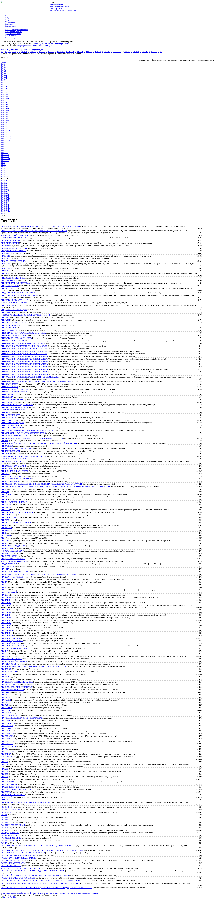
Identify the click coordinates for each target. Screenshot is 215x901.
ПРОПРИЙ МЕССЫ (9, 672)
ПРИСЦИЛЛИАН (8, 515)
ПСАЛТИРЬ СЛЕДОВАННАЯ (13, 825)
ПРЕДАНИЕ (6, 273)
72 (154, 52)
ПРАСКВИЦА (6, 268)
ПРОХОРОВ (6, 792)
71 (152, 52)
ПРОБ (3, 538)
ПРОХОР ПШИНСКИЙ (10, 787)
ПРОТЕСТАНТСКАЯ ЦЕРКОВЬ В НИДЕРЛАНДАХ (22, 718)
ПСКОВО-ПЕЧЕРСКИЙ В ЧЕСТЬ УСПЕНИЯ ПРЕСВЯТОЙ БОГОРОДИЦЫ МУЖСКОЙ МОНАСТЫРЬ (42, 850)
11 (17, 52)
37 (75, 52)
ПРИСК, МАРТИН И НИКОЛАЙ (14, 502)
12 (19, 52)
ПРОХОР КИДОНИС (9, 784)
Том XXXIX (5, 141)
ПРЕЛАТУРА (6, 320)
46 (96, 52)
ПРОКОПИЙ (6, 597)
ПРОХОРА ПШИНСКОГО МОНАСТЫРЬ (17, 789)
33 (67, 52)
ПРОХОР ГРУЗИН (8, 782)
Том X (3, 82)
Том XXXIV (5, 130)
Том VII (4, 76)
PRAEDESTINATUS (9, 280)
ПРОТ (3, 695)
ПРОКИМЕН (6, 579)
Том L (3, 163)
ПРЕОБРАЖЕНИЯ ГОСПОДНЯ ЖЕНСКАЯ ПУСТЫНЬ (23, 343)
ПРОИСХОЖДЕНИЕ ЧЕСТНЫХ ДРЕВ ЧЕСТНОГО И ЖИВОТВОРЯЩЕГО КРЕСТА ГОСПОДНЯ (39, 574)
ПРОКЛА (4, 595)
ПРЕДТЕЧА (5, 312)
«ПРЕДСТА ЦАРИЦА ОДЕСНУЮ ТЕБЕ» (17, 303)
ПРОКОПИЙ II (7, 630)
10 (15, 52)
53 (111, 52)
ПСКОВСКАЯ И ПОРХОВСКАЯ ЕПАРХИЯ (18, 858)
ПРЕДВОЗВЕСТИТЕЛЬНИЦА (13, 278)
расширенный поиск (56, 4)
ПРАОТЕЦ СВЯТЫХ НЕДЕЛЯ (13, 261)
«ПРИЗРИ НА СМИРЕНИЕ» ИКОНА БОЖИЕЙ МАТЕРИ (23, 456)
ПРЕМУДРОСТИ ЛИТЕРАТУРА (13, 335)
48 (100, 52)
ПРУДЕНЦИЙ (6, 797)
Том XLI (4, 145)
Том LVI (4, 175)
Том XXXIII (5, 128)
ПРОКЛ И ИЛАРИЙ (9, 592)
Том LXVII (5, 197)
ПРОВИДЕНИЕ (7, 548)
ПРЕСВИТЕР (6, 412)
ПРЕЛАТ (4, 317)
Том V (3, 72)
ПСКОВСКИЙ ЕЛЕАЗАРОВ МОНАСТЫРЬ (18, 878)
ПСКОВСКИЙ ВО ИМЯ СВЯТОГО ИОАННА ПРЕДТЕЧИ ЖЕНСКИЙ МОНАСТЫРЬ (35, 875)
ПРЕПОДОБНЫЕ (8, 402)
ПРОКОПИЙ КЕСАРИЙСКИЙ (13, 646)
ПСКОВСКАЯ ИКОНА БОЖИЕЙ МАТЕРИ (18, 855)
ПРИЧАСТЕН (6, 528)
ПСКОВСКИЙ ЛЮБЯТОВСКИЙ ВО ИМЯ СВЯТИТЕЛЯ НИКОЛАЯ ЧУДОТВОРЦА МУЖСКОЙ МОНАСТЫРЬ (45, 881)
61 (129, 52)
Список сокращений (13, 38)
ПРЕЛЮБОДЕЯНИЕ (9, 328)
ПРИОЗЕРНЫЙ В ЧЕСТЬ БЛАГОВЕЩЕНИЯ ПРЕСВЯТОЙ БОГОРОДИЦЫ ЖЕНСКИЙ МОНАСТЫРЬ (41, 484)
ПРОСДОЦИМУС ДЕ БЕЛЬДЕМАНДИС (17, 682)
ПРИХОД (4, 525)
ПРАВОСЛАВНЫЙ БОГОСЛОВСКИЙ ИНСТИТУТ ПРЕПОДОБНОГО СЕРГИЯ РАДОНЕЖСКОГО (40, 226)
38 (78, 52)
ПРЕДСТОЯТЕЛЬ (8, 305)
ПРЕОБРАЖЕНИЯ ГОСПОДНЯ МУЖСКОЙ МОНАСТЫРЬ (24, 356)
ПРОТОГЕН (6, 721)
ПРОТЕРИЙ (6, 710)
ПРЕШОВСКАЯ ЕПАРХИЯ (12, 428)
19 (35, 52)
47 (98, 52)
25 (49, 52)
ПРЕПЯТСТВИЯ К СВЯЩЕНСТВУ (15, 407)
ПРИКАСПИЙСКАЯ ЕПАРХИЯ (13, 466)
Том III (3, 68)
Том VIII (4, 78)
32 (64, 52)
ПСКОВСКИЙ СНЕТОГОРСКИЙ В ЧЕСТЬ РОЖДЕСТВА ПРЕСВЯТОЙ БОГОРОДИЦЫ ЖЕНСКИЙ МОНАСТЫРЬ (46, 888)
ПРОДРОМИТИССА (9, 564)
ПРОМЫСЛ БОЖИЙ (9, 664)
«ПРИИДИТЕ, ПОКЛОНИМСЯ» (14, 459)
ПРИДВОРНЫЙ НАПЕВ (10, 451)
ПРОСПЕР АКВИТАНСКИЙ (12, 690)
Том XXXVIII (6, 139)
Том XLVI (5, 155)
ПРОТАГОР (5, 697)
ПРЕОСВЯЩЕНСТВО (9, 394)
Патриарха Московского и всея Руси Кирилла (35, 46)
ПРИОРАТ (5, 492)
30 (60, 52)
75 (161, 52)
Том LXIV (5, 191)
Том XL (4, 143)
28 (55, 52)
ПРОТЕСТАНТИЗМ (9, 715)
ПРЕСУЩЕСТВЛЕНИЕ (10, 425)
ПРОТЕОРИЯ (6, 708)
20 (37, 52)
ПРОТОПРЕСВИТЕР (9, 741)
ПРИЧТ (4, 533)
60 (127, 52)
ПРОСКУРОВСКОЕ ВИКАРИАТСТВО (16, 687)
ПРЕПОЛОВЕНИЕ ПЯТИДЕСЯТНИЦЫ (17, 405)
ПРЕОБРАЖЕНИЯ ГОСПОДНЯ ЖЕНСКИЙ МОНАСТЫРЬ (24, 346)
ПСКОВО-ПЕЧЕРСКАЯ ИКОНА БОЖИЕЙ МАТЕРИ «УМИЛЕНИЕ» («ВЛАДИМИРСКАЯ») (37, 846)
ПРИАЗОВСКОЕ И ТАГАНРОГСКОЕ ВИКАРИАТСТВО (23, 433)
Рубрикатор (9, 18)
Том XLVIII (5, 159)
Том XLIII (5, 149)
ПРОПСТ (4, 674)
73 (156, 52)
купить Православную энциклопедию (64, 10)
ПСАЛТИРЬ (5, 820)
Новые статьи (10, 36)
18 (33, 52)
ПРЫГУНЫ (5, 800)
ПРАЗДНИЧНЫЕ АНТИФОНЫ (13, 251)
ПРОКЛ (4, 582)
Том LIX (4, 181)
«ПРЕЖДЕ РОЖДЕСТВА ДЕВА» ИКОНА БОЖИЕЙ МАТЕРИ (25, 315)
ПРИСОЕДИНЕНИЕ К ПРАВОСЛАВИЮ (17, 512)
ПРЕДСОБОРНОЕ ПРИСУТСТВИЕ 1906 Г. (18, 293)
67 (143, 52)
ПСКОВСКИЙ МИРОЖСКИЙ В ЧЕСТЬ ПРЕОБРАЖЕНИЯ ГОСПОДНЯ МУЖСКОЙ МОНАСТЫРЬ (40, 883)
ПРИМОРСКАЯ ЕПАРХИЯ (12, 476)
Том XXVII (5, 116)
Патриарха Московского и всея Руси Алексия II (53, 44)
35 (71, 52)
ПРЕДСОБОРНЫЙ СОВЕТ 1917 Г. (14, 300)
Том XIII (4, 88)
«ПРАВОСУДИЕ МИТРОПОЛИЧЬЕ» (15, 238)
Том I (3, 64)
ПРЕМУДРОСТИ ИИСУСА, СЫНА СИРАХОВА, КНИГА (23, 333)
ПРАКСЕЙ (5, 258)
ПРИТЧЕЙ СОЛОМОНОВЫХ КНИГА (16, 523)
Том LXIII (5, 189)
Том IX (3, 80)
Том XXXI (5, 124)
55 (116, 52)
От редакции (10, 22)
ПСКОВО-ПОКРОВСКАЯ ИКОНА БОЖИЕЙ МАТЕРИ (23, 853)
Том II (3, 66)
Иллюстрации (10, 26)
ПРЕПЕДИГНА (7, 397)
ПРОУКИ (4, 749)
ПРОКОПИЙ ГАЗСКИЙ (10, 638)
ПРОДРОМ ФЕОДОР (9, 556)
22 (42, 52)
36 (73, 52)
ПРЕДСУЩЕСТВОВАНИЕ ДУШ (14, 310)
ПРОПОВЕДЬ (6, 669)
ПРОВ (3, 543)
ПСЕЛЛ (4, 843)
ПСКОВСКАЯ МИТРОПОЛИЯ (13, 863)
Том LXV (4, 193)
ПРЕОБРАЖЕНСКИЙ (9, 384)
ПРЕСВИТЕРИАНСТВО (10, 415)
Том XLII (4, 147)
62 (131, 52)
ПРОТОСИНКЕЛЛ (8, 746)
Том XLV (4, 153)
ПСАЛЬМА (5, 828)
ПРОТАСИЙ (6, 700)
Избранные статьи (12, 20)
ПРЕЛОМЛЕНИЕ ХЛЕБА (11, 325)
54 (114, 52)
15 (26, 52)
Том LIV (4, 171)
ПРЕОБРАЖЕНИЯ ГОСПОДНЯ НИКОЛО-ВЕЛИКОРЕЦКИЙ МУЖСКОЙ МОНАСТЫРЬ (36, 381)
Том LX (4, 183)
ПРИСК (4, 497)
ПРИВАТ (4, 441)
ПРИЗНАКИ (6, 454)
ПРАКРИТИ (5, 256)
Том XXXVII (6, 136)
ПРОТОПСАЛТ (7, 744)
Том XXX (4, 122)
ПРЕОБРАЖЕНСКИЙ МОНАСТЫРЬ (15, 389)
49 (102, 52)
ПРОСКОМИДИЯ (8, 684)
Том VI (3, 74)
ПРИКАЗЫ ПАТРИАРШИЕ (12, 461)
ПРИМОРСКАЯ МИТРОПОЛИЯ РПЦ (16, 479)
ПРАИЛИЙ (5, 253)
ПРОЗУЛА (5, 569)
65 (138, 52)
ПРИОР (4, 489)
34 (69, 52)
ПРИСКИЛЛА (6, 505)
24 (46, 52)
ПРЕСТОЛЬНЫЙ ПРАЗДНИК (12, 423)
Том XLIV (5, 151)
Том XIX (4, 100)
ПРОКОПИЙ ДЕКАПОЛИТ (12, 641)
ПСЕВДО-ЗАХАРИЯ (9, 835)
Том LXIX (5, 201)
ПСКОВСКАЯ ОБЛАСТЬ (11, 866)
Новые (3, 62)
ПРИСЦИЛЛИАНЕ (8, 517)
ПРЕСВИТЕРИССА (8, 418)
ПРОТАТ (4, 705)
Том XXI (4, 104)
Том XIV (4, 90)
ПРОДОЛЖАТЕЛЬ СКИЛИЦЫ (13, 559)
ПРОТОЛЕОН (6, 728)
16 (28, 52)
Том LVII (4, 177)
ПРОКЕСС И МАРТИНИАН (12, 577)
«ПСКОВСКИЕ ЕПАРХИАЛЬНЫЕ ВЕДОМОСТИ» (21, 868)
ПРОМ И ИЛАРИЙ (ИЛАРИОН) (14, 661)
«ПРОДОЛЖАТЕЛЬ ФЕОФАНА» (14, 561)
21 (40, 52)
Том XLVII (5, 157)
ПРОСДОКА (6, 679)
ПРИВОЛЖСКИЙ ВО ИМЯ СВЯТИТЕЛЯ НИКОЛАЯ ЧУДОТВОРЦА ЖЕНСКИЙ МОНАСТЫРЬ (39, 443)
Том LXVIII (5, 199)
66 (140, 52)
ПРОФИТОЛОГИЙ (8, 751)
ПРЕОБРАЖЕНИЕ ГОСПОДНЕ (13, 341)
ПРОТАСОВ (6, 702)
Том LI (3, 165)
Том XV (4, 92)
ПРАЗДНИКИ (6, 246)
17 (31, 52)
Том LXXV (5, 213)
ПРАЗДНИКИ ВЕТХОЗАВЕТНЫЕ (14, 248)
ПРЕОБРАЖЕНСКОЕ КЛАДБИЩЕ (15, 392)
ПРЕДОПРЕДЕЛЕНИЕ (10, 286)
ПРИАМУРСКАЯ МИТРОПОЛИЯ (14, 436)
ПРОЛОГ (4, 656)
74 (158, 52)
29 (58, 52)
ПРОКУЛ (4, 651)
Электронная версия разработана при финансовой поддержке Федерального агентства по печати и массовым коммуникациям (49, 893)
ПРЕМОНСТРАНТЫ (9, 330)
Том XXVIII (5, 118)
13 (22, 52)
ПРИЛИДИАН (6, 468)
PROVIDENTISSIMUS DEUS (12, 551)
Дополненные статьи (13, 34)
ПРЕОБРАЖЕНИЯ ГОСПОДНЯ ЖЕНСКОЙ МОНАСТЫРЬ (24, 354)
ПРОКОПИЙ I (6, 628)
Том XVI (4, 94)
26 (51, 52)
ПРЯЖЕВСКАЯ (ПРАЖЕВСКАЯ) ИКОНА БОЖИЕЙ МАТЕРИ (25, 802)
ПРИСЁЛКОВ (6, 494)
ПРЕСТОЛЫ (6, 420)
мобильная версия (57, 8)
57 (120, 52)
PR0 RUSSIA (6, 535)
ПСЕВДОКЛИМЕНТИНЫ (11, 838)
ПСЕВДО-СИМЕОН (9, 840)
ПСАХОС (5, 830)
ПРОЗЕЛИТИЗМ (7, 566)
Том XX (4, 102)
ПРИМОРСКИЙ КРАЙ (10, 481)
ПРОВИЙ (5, 553)
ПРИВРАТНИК (7, 446)
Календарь (9, 24)
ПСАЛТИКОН (6, 817)
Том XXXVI (5, 134)
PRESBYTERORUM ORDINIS (13, 410)
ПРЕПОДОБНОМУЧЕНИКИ (12, 400)
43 (89, 52)
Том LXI (4, 185)
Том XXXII (5, 126)
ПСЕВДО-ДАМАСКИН (10, 833)
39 (80, 52)
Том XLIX (5, 161)
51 (107, 52)
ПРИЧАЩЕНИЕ (7, 530)
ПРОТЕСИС (6, 713)
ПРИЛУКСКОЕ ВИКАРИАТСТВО (14, 471)
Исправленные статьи (13, 32)
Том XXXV (5, 132)
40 (82, 52)
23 (44, 52)
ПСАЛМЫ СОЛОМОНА (10, 810)
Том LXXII (5, 207)
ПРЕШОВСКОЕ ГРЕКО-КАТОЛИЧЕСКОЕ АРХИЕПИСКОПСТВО (27, 430)
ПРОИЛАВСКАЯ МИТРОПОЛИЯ (14, 571)
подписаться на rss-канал (59, 6)
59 (125, 52)
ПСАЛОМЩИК (7, 812)
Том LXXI (5, 205)
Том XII (4, 86)
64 (136, 52)
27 (53, 52)
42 (87, 52)
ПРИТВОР (5, 520)
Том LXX (4, 203)
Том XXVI (5, 114)
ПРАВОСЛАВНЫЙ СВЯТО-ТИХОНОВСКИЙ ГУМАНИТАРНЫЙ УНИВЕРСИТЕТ (34, 231)
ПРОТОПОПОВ (7, 731)
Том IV (3, 70)
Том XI (3, 84)
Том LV (4, 173)
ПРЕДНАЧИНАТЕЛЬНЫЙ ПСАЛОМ (15, 283)
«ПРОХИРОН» (7, 757)
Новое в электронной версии (16, 30)
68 (145, 52)
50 (105, 52)
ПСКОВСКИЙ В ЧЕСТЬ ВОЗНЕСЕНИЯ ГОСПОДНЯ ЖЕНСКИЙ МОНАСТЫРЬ (33, 871)
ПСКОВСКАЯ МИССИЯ (11, 860)
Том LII (4, 167)
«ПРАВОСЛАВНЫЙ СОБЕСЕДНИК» (16, 235)
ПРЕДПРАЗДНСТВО (9, 288)
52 (109, 52)
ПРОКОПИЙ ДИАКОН (10, 643)
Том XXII (4, 106)
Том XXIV (5, 110)
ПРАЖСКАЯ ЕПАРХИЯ (10, 240)
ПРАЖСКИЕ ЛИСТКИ (10, 243)
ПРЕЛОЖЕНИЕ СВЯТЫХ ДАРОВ (14, 323)
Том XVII (4, 96)
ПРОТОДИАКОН (8, 723)
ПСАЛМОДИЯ (7, 807)
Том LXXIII (5, 209)
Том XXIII (5, 108)
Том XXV (4, 112)
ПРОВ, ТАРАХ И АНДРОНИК (13, 546)
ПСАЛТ (4, 815)
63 (134, 52)
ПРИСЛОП (5, 510)
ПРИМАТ (5, 474)
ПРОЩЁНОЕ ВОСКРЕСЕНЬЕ (13, 795)
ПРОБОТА (5, 541)
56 (118, 52)
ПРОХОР (4, 759)
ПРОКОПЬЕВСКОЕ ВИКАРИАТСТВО (16, 648)
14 (24, 52)
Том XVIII (5, 98)
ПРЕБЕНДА (5, 271)
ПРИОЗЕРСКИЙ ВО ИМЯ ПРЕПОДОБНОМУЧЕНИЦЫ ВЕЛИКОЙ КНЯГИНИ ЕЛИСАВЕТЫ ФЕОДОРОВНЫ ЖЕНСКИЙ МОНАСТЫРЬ (55, 487)
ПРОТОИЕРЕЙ (7, 726)
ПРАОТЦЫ (5, 264)
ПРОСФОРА (6, 692)
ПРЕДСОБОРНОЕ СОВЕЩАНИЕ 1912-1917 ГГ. (20, 295)
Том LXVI (5, 195)
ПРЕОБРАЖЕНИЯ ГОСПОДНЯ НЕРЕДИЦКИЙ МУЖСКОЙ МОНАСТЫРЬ (31, 377)
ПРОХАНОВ (6, 754)
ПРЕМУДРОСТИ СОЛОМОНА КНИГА (16, 338)
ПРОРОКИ (5, 677)
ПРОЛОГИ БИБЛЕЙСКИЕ (11, 659)
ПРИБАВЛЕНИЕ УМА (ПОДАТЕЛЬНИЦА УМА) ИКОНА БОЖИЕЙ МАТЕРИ (32, 438)
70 (149, 52)
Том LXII (4, 187)
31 (62, 52)
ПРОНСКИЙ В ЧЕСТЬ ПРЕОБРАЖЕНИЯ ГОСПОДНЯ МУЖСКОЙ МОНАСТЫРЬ (33, 666)
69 (147, 52)
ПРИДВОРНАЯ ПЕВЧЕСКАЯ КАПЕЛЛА (17, 448)
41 (84, 52)
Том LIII (4, 169)
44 (91, 52)
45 (93, 52)
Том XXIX (5, 120)
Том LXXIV (5, 211)
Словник (8, 16)
